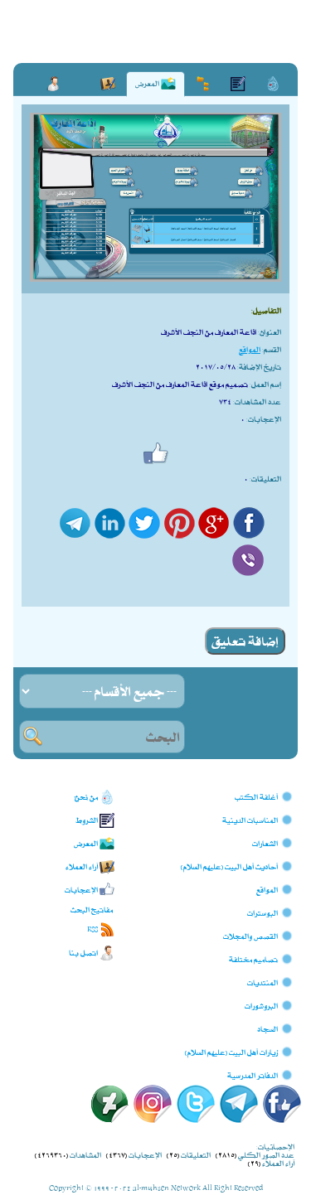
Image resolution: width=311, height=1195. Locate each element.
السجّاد (267, 1028)
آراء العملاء (278, 1163)
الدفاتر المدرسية (252, 1074)
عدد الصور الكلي (266, 1155)
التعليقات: (265, 479)
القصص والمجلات (250, 935)
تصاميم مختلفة (253, 958)
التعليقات (196, 1155)
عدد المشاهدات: (257, 401)
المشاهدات (85, 1155)
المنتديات (262, 982)
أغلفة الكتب (256, 796)
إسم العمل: (265, 384)
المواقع (249, 349)
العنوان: (269, 332)
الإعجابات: (263, 419)
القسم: (271, 349)
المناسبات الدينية (250, 819)
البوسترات (262, 912)
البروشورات (261, 1005)
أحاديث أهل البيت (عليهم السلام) (229, 866)
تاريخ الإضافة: (259, 367)
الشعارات (265, 842)
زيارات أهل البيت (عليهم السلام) (231, 1051)
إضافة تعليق (245, 641)
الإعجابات (145, 1155)
